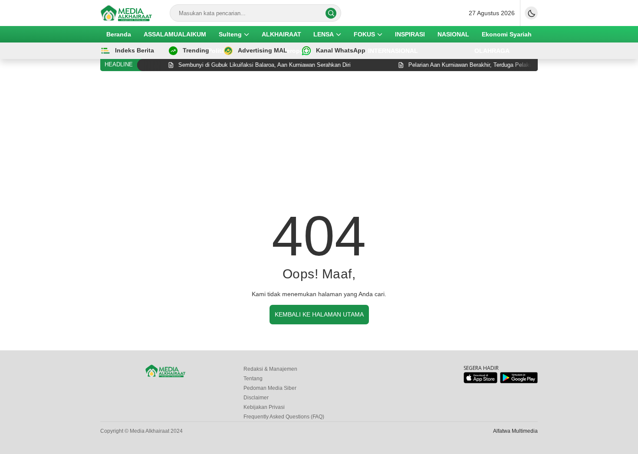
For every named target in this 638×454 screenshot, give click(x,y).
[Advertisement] (319, 142)
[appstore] (480, 381)
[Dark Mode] (531, 13)
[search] (331, 13)
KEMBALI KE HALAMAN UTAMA (319, 314)
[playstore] (519, 381)
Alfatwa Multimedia (515, 431)
